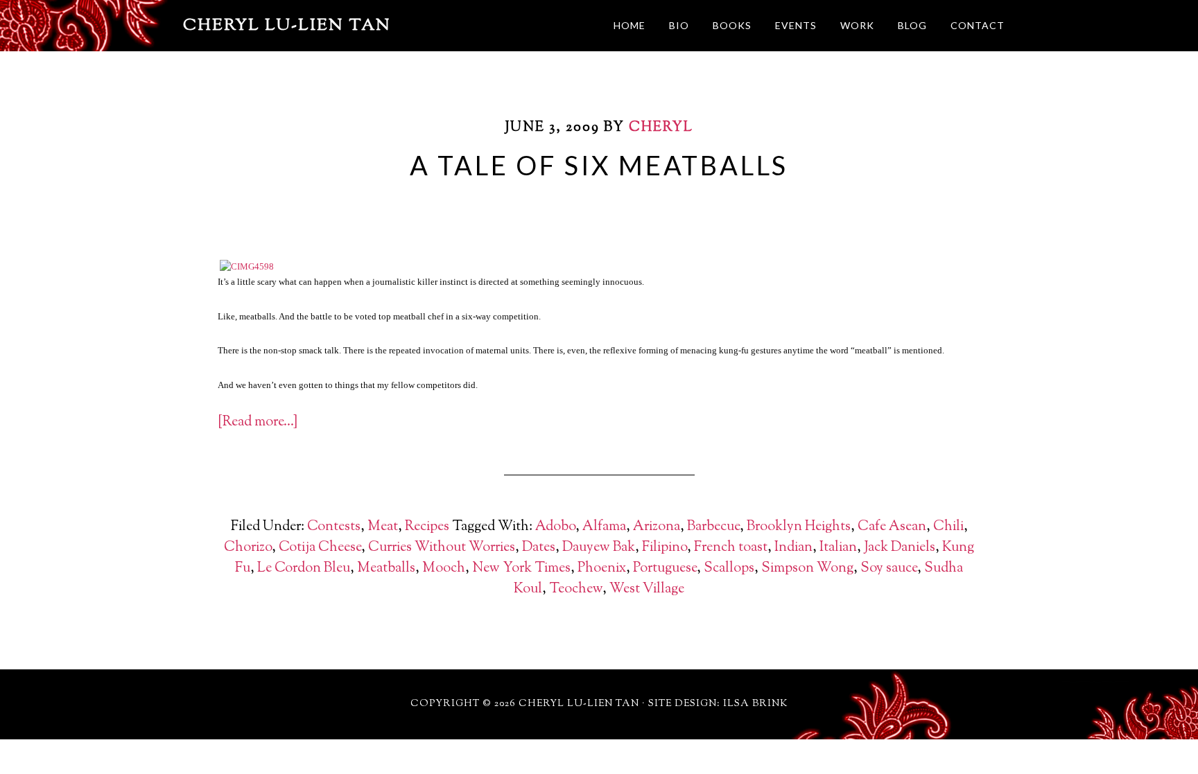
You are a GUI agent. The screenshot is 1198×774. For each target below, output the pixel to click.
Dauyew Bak (598, 548)
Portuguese (665, 568)
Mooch (443, 568)
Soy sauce (888, 568)
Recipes (427, 527)
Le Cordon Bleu (303, 568)
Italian (838, 548)
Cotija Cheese (320, 548)
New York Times (521, 568)
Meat (382, 527)
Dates (538, 548)
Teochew (575, 589)
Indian (793, 548)
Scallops (729, 568)
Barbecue (713, 527)
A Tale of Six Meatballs (599, 165)
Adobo (555, 527)
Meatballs (386, 568)
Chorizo (248, 548)
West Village (646, 589)
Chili (948, 527)
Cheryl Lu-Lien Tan (287, 25)
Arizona (656, 527)
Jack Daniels (899, 548)
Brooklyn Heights (799, 527)
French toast (730, 548)
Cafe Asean (892, 527)
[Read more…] (257, 422)
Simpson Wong (807, 568)
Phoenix (602, 568)
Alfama (604, 527)
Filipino (664, 548)
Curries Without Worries (441, 548)
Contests (334, 527)
